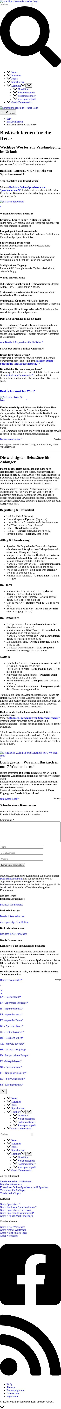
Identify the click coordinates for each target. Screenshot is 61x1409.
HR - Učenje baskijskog (12, 1049)
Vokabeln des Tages (10, 1193)
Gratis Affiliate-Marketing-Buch (16, 1216)
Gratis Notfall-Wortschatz (13, 1229)
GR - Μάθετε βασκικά (11, 1043)
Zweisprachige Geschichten (14, 922)
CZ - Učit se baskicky (11, 1032)
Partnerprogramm (15, 1390)
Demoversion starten (10, 980)
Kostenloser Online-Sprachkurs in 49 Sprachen (24, 1187)
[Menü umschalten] (28, 86)
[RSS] (30, 1378)
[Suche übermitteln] (32, 4)
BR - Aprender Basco (11, 1026)
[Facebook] (30, 1308)
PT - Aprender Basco (11, 1020)
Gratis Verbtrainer (9, 1235)
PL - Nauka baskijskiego (12, 1073)
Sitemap (11, 1387)
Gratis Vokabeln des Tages (13, 1232)
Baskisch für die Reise (11, 904)
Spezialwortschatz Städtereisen (16, 1181)
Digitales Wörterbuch (11, 1184)
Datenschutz (13, 1393)
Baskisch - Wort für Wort (17, 391)
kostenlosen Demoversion (19, 375)
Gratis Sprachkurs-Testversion (15, 1210)
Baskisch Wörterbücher (12, 916)
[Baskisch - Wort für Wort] (13, 400)
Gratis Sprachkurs (9, 1204)
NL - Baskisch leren (10, 1067)
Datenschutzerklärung (11, 878)
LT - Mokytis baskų (10, 1061)
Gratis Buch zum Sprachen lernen (17, 1207)
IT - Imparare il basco (11, 1008)
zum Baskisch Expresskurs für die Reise (21, 342)
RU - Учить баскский (12, 1078)
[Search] (32, 1134)
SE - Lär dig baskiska (11, 1084)
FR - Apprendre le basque (13, 1002)
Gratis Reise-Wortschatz (12, 1227)
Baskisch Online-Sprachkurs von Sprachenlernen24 (27, 362)
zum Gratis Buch (8, 798)
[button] (30, 66)
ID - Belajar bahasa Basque (14, 1055)
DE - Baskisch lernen (11, 1037)
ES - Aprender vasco (10, 1014)
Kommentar (7, 820)
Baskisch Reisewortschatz (13, 933)
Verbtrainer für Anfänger (12, 1190)
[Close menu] (3, 1091)
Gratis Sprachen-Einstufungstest (16, 1213)
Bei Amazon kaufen (10, 439)
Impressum (12, 1396)
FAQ (9, 1384)
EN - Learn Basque (10, 996)
